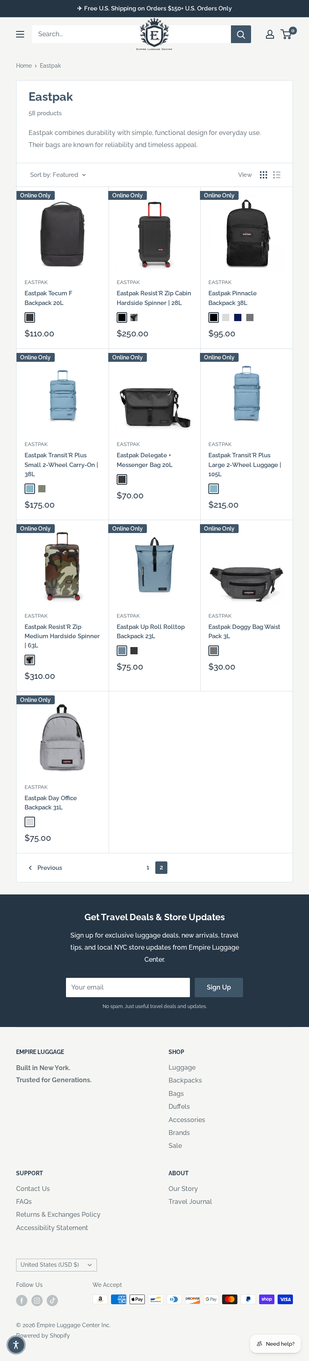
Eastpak (50, 65)
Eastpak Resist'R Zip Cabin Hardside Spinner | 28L (154, 298)
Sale (175, 1145)
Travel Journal (190, 1201)
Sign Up (219, 987)
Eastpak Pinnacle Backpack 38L (232, 298)
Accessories (187, 1120)
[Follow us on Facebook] (21, 1300)
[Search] (241, 34)
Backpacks (185, 1080)
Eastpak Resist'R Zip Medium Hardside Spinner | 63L (62, 636)
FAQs (24, 1201)
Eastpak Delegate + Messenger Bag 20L (145, 460)
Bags (176, 1094)
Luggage (182, 1067)
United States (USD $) (50, 1264)
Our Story (183, 1189)
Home (24, 65)
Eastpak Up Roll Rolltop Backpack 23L (151, 631)
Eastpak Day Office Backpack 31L (51, 803)
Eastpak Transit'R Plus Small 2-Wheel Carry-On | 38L (61, 465)
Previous (49, 867)
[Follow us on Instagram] (37, 1300)
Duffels (179, 1106)
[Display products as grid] (263, 174)
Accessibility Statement (52, 1228)
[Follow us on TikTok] (52, 1300)
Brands (179, 1133)
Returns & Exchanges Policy (58, 1214)
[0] (286, 34)
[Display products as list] (276, 174)
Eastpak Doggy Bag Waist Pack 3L (244, 631)
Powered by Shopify (43, 1335)
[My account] (270, 34)
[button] (16, 1345)
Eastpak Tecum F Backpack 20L (48, 298)
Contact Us (33, 1189)
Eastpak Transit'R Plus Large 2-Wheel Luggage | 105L (244, 465)
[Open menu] (20, 34)
